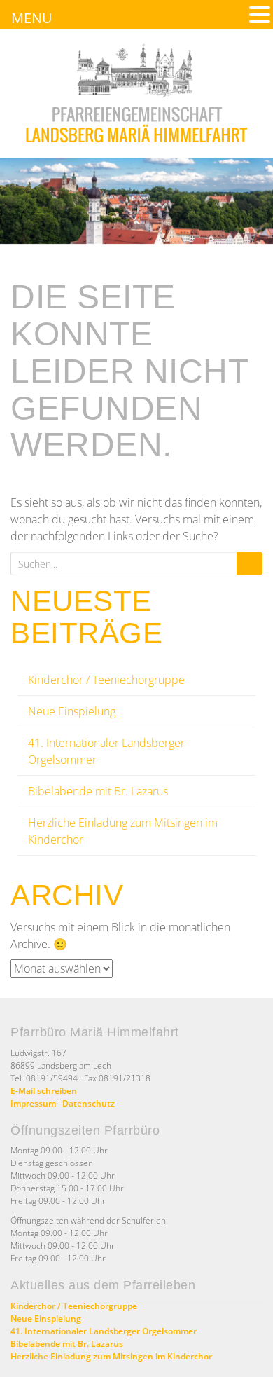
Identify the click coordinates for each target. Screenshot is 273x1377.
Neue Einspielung (71, 711)
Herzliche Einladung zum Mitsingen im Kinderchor (111, 1356)
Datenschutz (88, 1103)
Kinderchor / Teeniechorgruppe (106, 679)
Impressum (33, 1103)
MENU (31, 17)
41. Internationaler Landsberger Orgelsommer (103, 1331)
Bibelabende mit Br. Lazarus (98, 791)
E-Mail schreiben (43, 1091)
